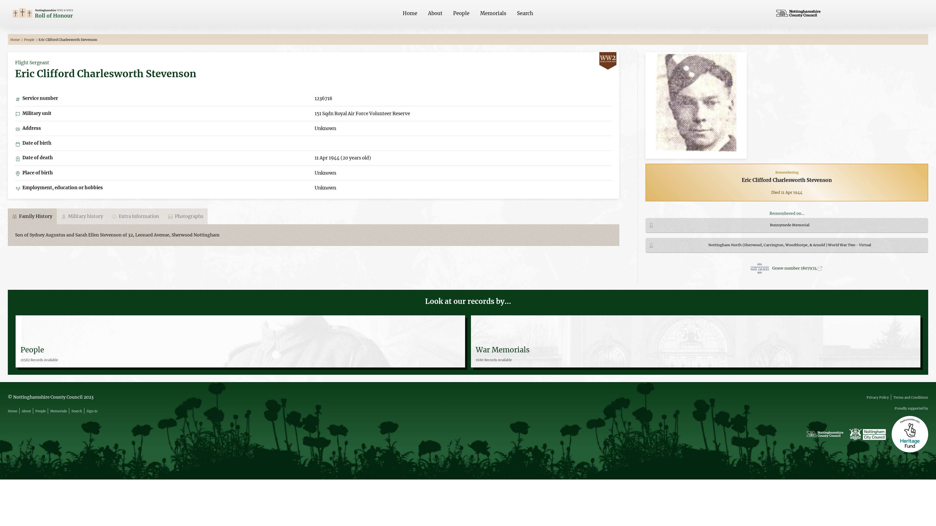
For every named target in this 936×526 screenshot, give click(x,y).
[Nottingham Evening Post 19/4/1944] (696, 105)
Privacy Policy (878, 397)
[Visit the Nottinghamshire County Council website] (849, 13)
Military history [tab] (85, 216)
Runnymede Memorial (789, 225)
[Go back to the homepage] (86, 13)
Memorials (493, 13)
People (461, 13)
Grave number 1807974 (795, 268)
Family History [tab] (35, 216)
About (435, 13)
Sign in (92, 411)
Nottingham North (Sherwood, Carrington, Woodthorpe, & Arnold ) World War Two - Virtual (789, 245)
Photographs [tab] (188, 216)
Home (410, 13)
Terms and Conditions (910, 397)
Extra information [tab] (138, 216)
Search (525, 13)
